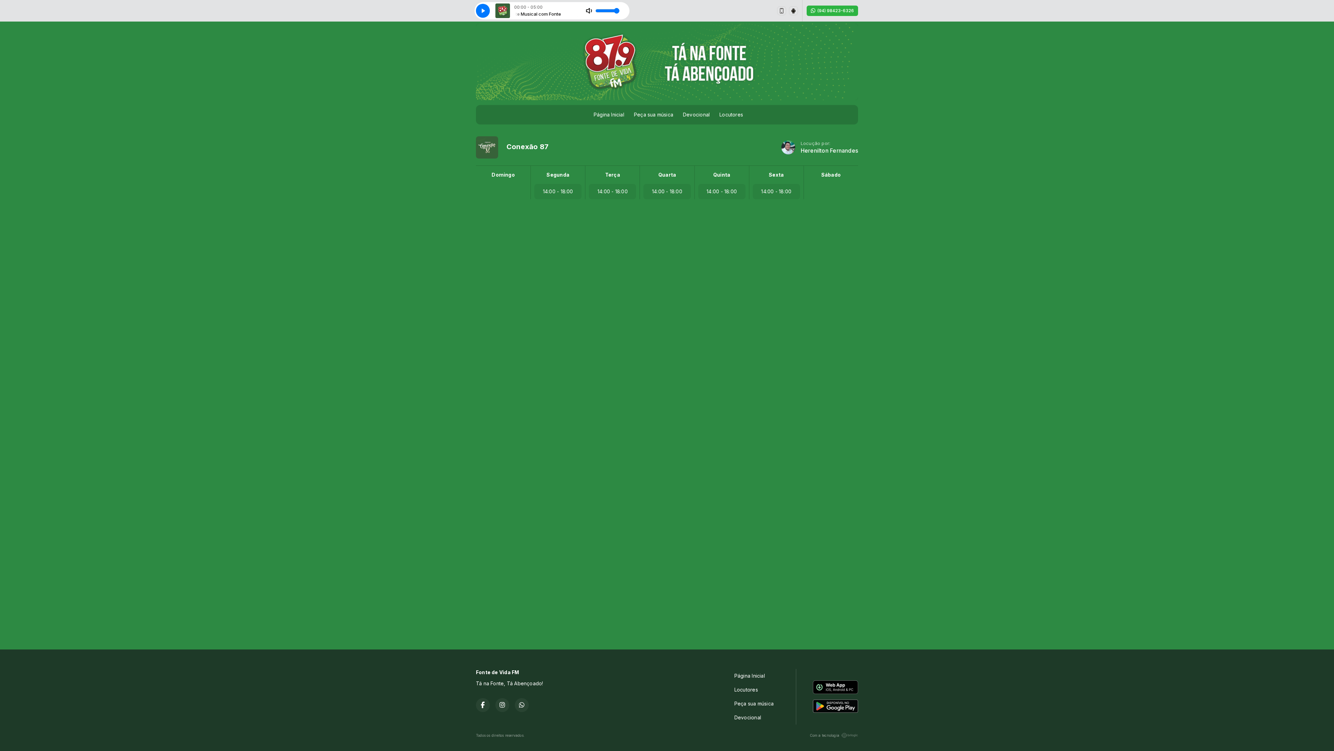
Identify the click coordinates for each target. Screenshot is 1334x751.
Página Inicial (609, 115)
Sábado (831, 175)
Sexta (776, 175)
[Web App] (781, 10)
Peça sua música (653, 115)
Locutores (731, 115)
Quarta (667, 175)
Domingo (503, 175)
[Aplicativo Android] (793, 10)
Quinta (721, 175)
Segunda (557, 175)
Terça (612, 175)
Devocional (696, 115)
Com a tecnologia (824, 735)
